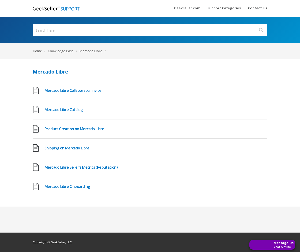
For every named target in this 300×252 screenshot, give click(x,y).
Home (37, 51)
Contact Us (257, 8)
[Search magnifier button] (261, 30)
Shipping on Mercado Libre (67, 148)
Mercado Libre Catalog (63, 109)
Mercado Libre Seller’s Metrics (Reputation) (81, 167)
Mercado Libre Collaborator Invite (73, 90)
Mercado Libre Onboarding (67, 186)
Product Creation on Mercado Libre (74, 128)
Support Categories (224, 8)
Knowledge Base (61, 51)
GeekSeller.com (187, 8)
